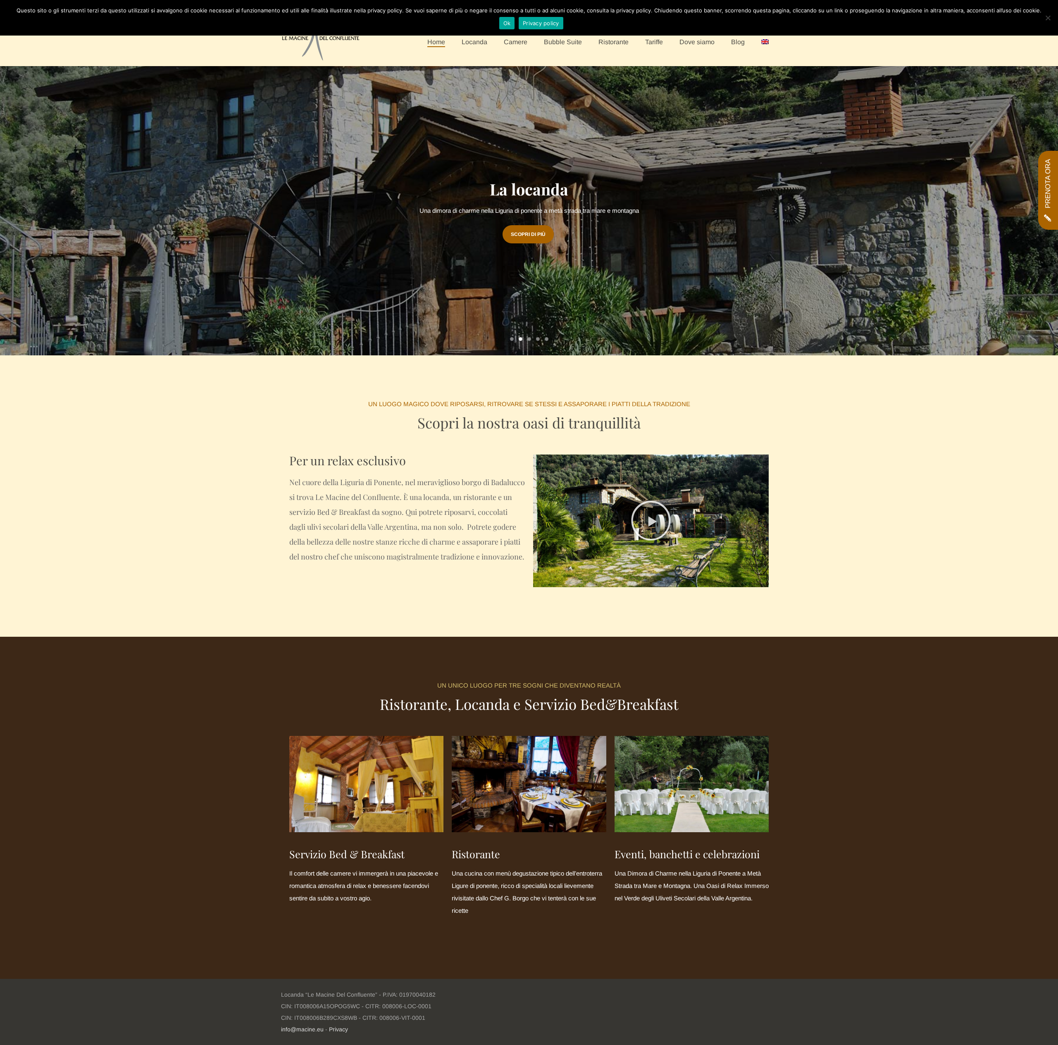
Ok (507, 23)
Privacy (338, 1029)
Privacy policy (541, 23)
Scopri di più (528, 234)
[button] (651, 520)
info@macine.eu (302, 1029)
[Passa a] (765, 42)
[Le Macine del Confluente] (320, 39)
